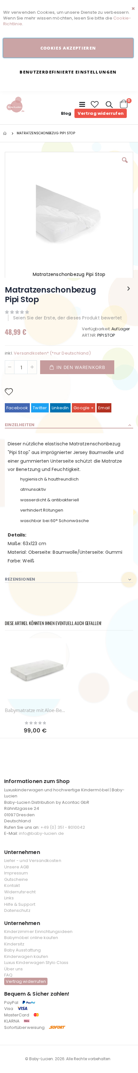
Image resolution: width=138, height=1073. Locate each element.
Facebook (17, 408)
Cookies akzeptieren (68, 48)
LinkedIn (60, 408)
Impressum (16, 873)
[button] (95, 104)
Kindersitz (14, 944)
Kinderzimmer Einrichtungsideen (38, 931)
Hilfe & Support (19, 904)
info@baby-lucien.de (41, 833)
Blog (66, 113)
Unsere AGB (16, 867)
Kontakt (12, 885)
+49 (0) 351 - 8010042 (62, 827)
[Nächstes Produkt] (128, 288)
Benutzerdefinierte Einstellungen (68, 72)
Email (104, 408)
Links (9, 898)
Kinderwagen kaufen (26, 956)
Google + (83, 408)
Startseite (5, 133)
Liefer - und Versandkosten (32, 861)
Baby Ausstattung (22, 950)
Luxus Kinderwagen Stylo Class (36, 962)
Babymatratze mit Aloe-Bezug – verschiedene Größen (35, 710)
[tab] (69, 425)
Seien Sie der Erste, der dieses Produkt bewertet (67, 318)
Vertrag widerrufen (101, 113)
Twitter (40, 408)
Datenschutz (17, 910)
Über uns (13, 969)
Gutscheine (16, 879)
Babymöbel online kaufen (31, 938)
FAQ (8, 975)
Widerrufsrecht (20, 892)
